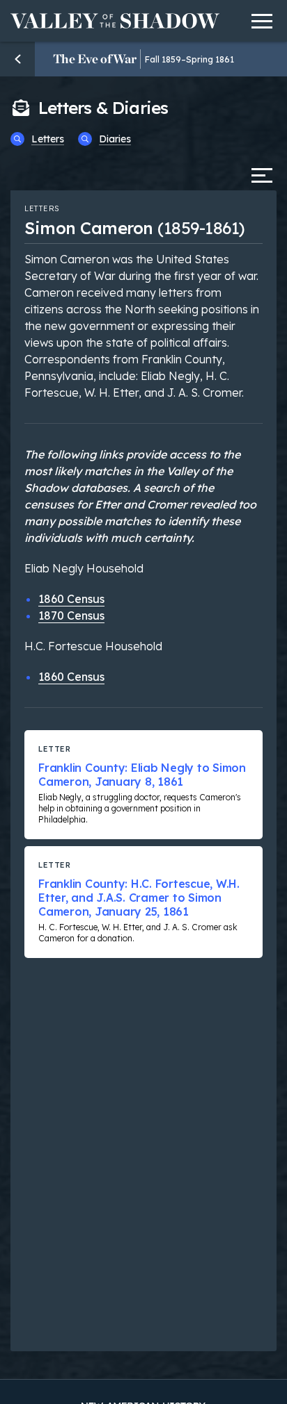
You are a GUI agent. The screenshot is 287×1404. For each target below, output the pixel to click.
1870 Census (71, 615)
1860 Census (71, 599)
